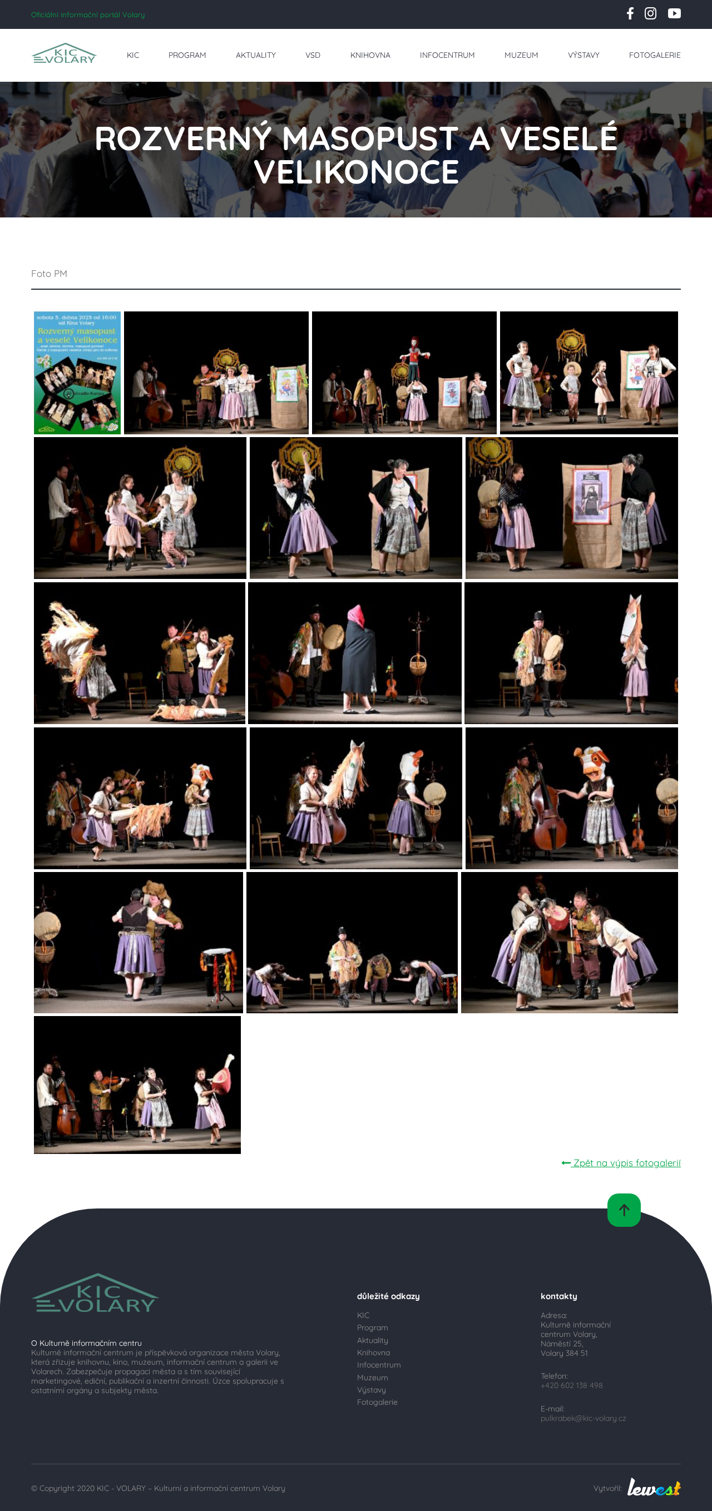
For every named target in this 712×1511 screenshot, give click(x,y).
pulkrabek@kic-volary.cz (583, 1418)
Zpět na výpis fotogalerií (626, 1162)
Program (187, 55)
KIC (133, 55)
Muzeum (521, 55)
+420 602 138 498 (572, 1385)
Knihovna (370, 55)
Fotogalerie (655, 55)
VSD (312, 55)
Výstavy (584, 55)
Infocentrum (447, 55)
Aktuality (256, 55)
